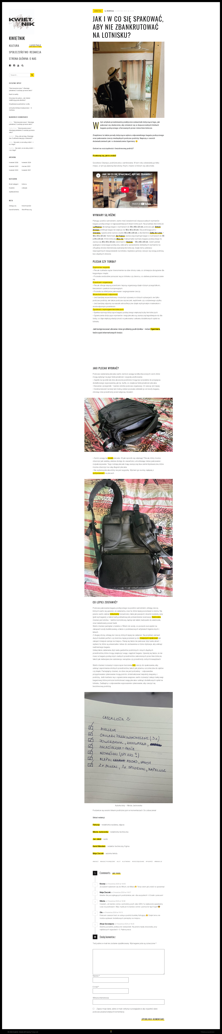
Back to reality (13, 94)
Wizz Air (119, 239)
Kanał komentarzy (15, 209)
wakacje (158, 861)
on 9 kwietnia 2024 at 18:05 (116, 884)
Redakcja (35, 52)
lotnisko (126, 861)
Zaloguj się (12, 206)
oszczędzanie (138, 861)
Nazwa (96, 976)
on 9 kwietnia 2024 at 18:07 (121, 892)
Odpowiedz (133, 884)
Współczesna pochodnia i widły (19, 104)
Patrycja (110, 11)
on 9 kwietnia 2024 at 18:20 (124, 924)
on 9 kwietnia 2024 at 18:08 (115, 901)
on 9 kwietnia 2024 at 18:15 (113, 912)
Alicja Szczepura (107, 924)
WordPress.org (27, 209)
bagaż (96, 861)
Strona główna (18, 58)
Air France (120, 236)
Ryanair (129, 242)
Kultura (14, 45)
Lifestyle (35, 45)
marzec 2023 (26, 166)
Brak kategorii (13, 184)
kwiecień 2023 (13, 166)
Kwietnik (17, 38)
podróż (150, 861)
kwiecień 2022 (13, 170)
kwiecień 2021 (26, 170)
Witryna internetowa (101, 998)
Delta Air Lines (156, 233)
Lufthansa (97, 227)
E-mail (96, 987)
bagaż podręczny (108, 861)
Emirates (96, 233)
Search (22, 65)
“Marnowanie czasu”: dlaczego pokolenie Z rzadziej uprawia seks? (21, 130)
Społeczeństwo (18, 52)
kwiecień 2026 (13, 162)
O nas (33, 58)
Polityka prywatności (207, 1032)
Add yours (117, 873)
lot (119, 861)
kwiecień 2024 (26, 162)
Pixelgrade (34, 1032)
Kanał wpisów (26, 206)
